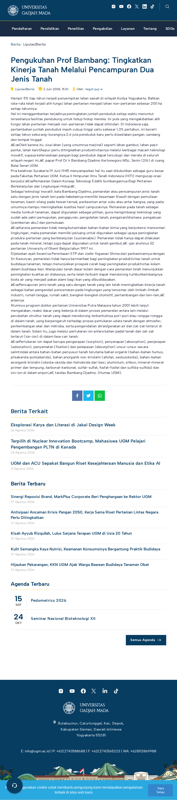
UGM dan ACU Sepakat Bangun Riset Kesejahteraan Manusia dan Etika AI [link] (85, 463)
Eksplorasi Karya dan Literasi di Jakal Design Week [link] (64, 424)
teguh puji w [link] (94, 89)
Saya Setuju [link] (160, 790)
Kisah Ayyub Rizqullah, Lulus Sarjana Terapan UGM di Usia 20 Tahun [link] (72, 533)
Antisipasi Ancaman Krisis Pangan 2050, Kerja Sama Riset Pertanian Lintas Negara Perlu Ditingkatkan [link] (84, 515)
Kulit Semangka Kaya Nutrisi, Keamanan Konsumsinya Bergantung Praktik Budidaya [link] (85, 549)
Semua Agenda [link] (142, 640)
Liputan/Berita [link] (34, 44)
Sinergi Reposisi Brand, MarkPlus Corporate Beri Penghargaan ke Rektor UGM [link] (81, 496)
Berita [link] (15, 44)
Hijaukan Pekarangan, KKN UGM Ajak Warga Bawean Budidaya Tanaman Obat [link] (80, 564)
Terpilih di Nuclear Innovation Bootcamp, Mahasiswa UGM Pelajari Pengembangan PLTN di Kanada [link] (78, 444)
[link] (32, 10)
